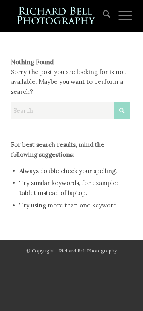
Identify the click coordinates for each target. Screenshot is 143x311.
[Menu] (121, 16)
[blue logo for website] (59, 16)
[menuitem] (102, 16)
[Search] (102, 16)
